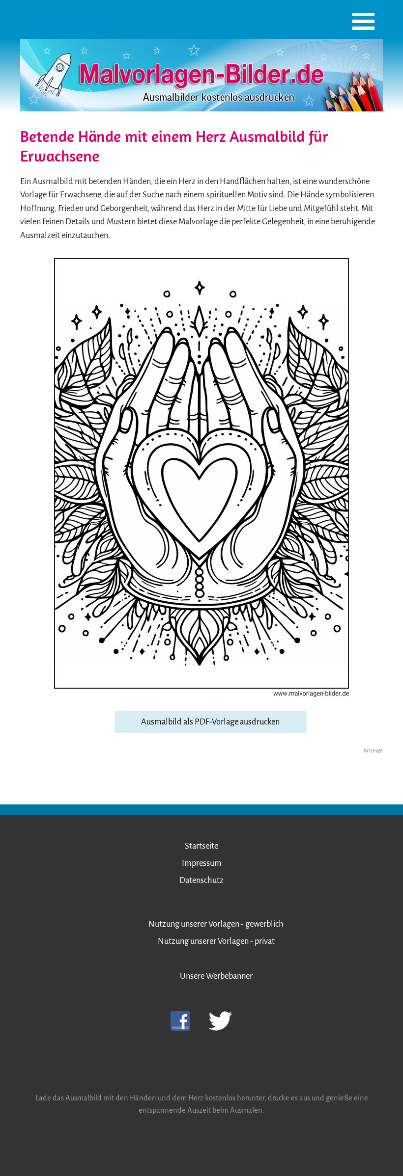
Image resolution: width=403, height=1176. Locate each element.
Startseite (201, 846)
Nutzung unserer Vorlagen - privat (216, 941)
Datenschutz (201, 880)
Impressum (202, 863)
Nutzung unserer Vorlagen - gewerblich (216, 924)
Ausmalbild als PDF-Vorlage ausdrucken (210, 721)
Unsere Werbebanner (216, 976)
